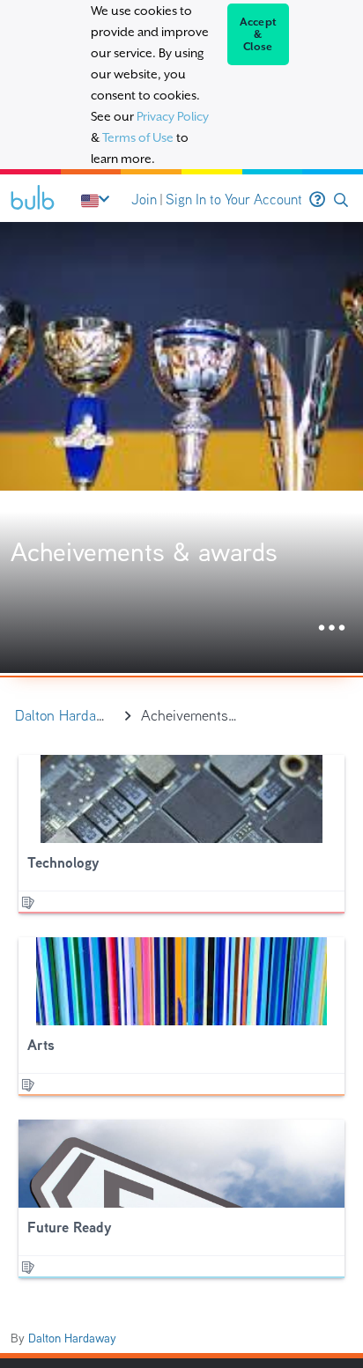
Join (144, 199)
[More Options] (331, 628)
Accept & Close (259, 34)
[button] (341, 200)
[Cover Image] (181, 447)
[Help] (317, 200)
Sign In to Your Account (234, 199)
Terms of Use (138, 137)
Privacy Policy (173, 116)
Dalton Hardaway (72, 1338)
